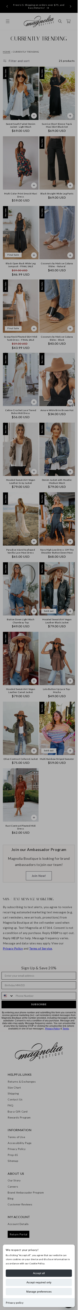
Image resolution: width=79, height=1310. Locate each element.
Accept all (39, 1273)
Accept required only (38, 1282)
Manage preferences (39, 1291)
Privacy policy (14, 1302)
